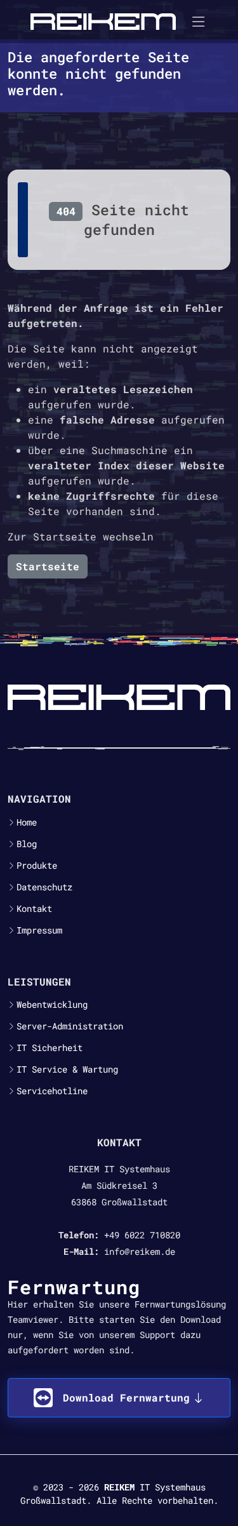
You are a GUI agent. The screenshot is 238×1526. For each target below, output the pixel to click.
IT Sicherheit (50, 1047)
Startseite (47, 566)
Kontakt (34, 908)
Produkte (37, 865)
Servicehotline (52, 1091)
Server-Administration (70, 1026)
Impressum (39, 930)
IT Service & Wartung (67, 1069)
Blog (27, 844)
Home (27, 822)
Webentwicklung (52, 1004)
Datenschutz (44, 887)
